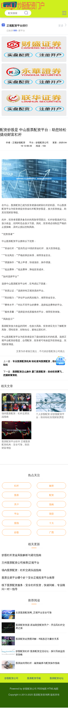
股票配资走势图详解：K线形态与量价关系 (37, 638)
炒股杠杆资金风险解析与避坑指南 (21, 555)
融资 (51, 485)
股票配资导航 (34, 678)
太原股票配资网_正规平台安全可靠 (34, 612)
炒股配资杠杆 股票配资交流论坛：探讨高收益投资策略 (40, 652)
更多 (61, 25)
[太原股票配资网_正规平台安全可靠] (8, 614)
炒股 (16, 532)
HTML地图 (52, 688)
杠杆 (16, 485)
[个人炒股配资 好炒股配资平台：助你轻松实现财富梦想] (51, 402)
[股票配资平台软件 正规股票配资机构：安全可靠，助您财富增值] (16, 429)
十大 (51, 523)
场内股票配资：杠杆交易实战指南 (21, 570)
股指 (16, 523)
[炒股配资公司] (22, 5)
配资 (51, 495)
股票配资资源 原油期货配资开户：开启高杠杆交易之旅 (40, 626)
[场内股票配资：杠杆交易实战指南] (16, 402)
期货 (51, 513)
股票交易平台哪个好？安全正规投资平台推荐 (28, 577)
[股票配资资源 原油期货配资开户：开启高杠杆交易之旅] (8, 627)
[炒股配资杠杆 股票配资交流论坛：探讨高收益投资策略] (8, 653)
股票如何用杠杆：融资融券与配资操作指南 (38, 663)
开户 (16, 504)
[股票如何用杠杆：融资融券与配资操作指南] (8, 665)
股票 (16, 495)
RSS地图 (42, 688)
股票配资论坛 (57, 678)
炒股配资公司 (11, 678)
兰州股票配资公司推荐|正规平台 (20, 562)
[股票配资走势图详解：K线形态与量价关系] (8, 640)
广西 (51, 532)
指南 (51, 504)
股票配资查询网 (42, 694)
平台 (16, 513)
